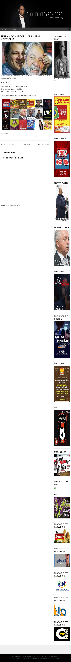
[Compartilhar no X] (5, 133)
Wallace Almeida (25, 658)
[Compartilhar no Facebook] (7, 133)
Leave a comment (41, 137)
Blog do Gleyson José (29, 137)
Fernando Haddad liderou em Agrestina (20, 38)
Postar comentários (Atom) (13, 205)
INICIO (4, 29)
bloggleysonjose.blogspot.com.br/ (46, 658)
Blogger (55, 656)
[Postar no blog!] (3, 133)
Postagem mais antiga (44, 144)
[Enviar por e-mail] (2, 133)
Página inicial (26, 144)
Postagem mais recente (7, 144)
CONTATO (13, 29)
